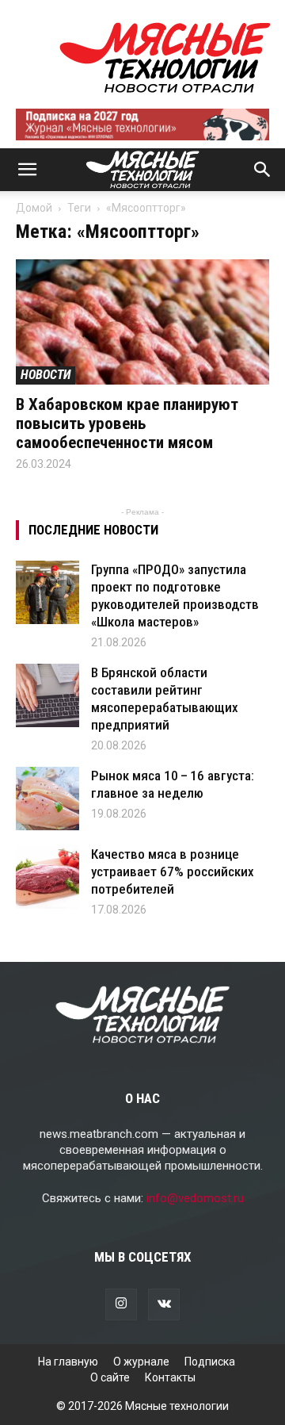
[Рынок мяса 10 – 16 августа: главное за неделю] (47, 798)
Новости (45, 374)
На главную (68, 1361)
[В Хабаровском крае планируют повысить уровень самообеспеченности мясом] (142, 322)
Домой (34, 207)
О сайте (110, 1377)
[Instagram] (121, 1304)
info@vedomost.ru (195, 1198)
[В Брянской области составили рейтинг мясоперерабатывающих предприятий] (47, 695)
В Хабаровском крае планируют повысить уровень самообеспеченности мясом (127, 423)
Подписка (209, 1361)
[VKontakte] (164, 1304)
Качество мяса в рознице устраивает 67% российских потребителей (172, 871)
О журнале (141, 1361)
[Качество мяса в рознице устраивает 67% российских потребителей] (47, 877)
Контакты (170, 1377)
